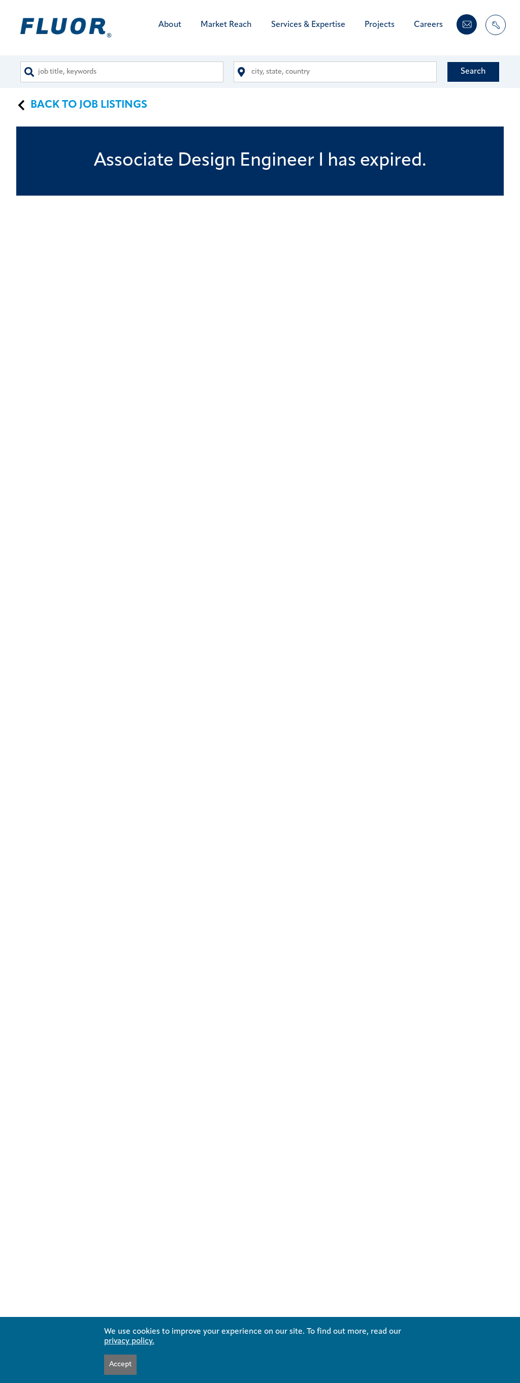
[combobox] (121, 71)
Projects (380, 25)
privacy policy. (129, 1341)
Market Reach (226, 25)
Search (473, 72)
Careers (428, 25)
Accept (120, 1364)
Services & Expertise (308, 25)
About (169, 25)
